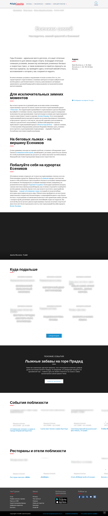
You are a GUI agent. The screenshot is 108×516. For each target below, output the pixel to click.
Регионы (29, 4)
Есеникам (45, 178)
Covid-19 (35, 507)
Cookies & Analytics (71, 513)
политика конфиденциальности (52, 513)
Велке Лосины (15, 206)
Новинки (48, 4)
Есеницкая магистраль (24, 152)
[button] (96, 4)
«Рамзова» (14, 110)
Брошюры (36, 505)
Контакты (12, 507)
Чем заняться (38, 4)
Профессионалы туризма (17, 498)
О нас (11, 496)
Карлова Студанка (36, 185)
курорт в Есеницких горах (29, 191)
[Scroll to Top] (104, 512)
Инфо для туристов (59, 4)
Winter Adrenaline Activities (43, 10)
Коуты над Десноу (45, 125)
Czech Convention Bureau (18, 503)
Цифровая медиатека (16, 505)
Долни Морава (43, 116)
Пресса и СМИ (14, 501)
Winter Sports (27, 10)
